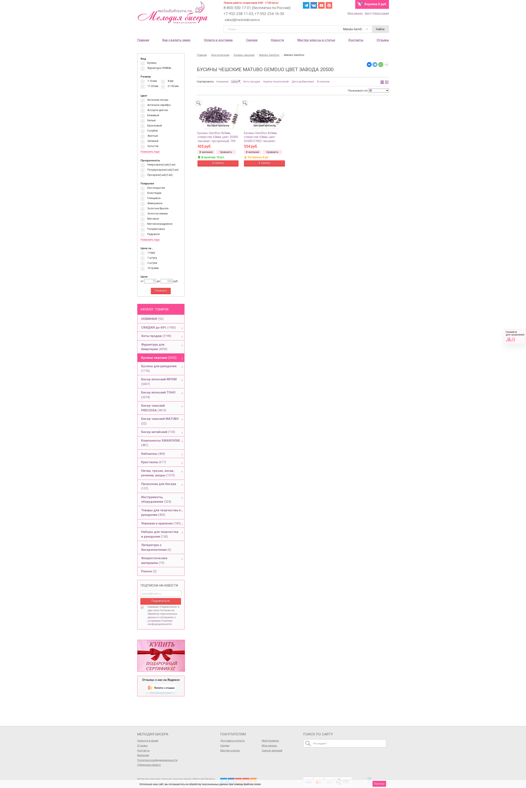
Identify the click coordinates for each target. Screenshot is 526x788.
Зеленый (152, 141)
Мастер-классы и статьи (316, 40)
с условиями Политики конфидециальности (162, 621)
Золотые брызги (157, 208)
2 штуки (152, 262)
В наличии (323, 81)
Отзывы (142, 745)
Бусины (152, 63)
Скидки (251, 40)
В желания (206, 152)
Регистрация (381, 13)
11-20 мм (152, 86)
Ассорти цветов (157, 110)
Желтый (152, 136)
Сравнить (515, 336)
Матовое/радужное (159, 223)
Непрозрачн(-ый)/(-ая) (161, 164)
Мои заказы (355, 13)
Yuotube (321, 5)
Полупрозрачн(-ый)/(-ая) (163, 169)
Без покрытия (156, 187)
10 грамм (153, 268)
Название (222, 81)
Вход (368, 13)
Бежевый (153, 115)
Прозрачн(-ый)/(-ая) (160, 175)
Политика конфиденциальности (157, 760)
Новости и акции (147, 740)
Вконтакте (313, 5)
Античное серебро (159, 105)
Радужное (153, 234)
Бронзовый (154, 125)
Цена (235, 81)
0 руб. (376, 4)
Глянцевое (153, 198)
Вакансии (143, 755)
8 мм (170, 80)
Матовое (153, 218)
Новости (277, 40)
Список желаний (272, 750)
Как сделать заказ (176, 40)
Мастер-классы (230, 750)
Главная (143, 40)
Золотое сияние (157, 213)
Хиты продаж (251, 81)
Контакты (143, 750)
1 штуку (152, 257)
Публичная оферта (149, 764)
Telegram (306, 5)
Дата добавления (303, 81)
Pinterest (329, 5)
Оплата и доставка (218, 40)
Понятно (379, 783)
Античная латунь (157, 100)
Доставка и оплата (232, 740)
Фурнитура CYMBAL (159, 68)
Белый (151, 120)
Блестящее (154, 192)
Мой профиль (270, 740)
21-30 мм (173, 86)
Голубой (152, 130)
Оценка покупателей (276, 81)
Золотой (152, 146)
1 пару (151, 252)
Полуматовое (156, 228)
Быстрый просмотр (218, 125)
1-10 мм (152, 80)
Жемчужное (154, 203)
